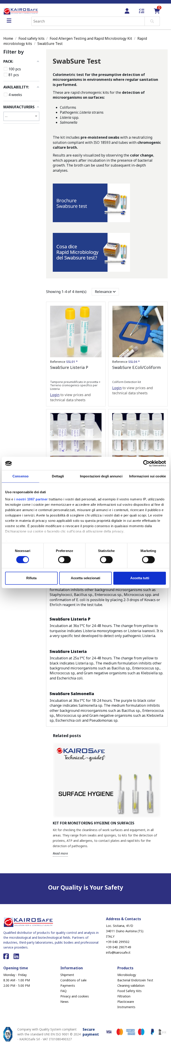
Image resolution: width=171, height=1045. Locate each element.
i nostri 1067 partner (31, 499)
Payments (67, 985)
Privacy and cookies (74, 996)
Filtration (123, 996)
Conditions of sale (73, 980)
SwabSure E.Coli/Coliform (136, 367)
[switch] (64, 559)
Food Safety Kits (129, 991)
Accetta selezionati (85, 578)
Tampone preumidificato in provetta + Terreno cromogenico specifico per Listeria (75, 385)
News (64, 1001)
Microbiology (126, 975)
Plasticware (125, 1001)
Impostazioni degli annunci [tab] (101, 476)
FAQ (63, 991)
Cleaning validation (131, 985)
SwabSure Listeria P (69, 367)
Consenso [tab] (20, 476)
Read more (60, 853)
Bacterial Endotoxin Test (135, 980)
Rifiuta (31, 578)
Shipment (67, 975)
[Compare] (98, 321)
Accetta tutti (139, 578)
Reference (64, 361)
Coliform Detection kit (126, 382)
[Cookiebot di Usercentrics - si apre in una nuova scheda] (146, 463)
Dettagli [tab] (58, 476)
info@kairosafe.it (118, 952)
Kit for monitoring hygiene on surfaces (93, 823)
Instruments (126, 1007)
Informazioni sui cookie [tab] (147, 476)
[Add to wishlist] (98, 313)
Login (54, 394)
